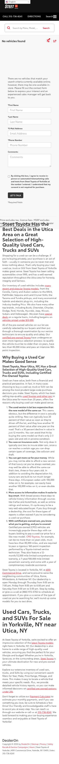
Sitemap (35, 744)
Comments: (13, 151)
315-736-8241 (44, 712)
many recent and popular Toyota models (26, 287)
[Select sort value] (53, 41)
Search (46, 28)
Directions (34, 16)
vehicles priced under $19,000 (18, 320)
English (12, 2)
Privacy (43, 744)
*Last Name (13, 116)
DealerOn (25, 744)
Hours (32, 747)
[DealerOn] (10, 740)
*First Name (13, 105)
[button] (12, 16)
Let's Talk (15, 195)
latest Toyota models (42, 642)
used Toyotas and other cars (37, 396)
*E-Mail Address (15, 128)
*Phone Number (15, 140)
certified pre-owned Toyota (16, 337)
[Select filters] (48, 41)
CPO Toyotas (33, 536)
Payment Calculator (40, 696)
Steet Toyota (47, 658)
